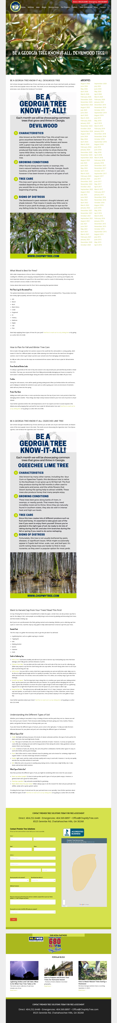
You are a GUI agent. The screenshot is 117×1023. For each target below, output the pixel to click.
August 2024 (85, 134)
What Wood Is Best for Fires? (23, 270)
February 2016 (99, 218)
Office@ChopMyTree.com (85, 818)
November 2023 (86, 155)
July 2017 (97, 179)
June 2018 (97, 150)
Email (13, 846)
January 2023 (85, 179)
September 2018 (100, 142)
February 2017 (99, 192)
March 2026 (85, 94)
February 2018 (99, 160)
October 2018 (99, 139)
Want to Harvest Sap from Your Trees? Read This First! (36, 610)
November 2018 (100, 136)
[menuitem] (23, 6)
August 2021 (85, 221)
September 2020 (100, 84)
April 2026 (84, 91)
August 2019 (98, 115)
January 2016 (99, 221)
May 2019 (97, 121)
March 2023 (85, 173)
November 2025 (86, 102)
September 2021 (87, 218)
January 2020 (99, 102)
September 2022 (87, 189)
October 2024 (86, 128)
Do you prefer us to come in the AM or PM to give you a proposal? (25, 909)
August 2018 (98, 144)
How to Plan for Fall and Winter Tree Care (30, 347)
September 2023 (87, 158)
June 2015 (97, 239)
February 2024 (86, 147)
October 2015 (99, 229)
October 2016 (99, 203)
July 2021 (84, 224)
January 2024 (85, 150)
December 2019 (100, 105)
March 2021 (85, 234)
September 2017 (100, 173)
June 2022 (84, 197)
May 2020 (97, 91)
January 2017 (99, 195)
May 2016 (97, 210)
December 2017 (100, 165)
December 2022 (86, 181)
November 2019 (100, 107)
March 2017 (98, 189)
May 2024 (84, 139)
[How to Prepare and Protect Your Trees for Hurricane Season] (58, 968)
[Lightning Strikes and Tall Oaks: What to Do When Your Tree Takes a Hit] (24, 970)
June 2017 (97, 181)
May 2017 (97, 184)
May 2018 (97, 152)
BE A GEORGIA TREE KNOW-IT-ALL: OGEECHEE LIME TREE (36, 420)
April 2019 (98, 123)
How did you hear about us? (39, 877)
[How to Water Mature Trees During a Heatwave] (92, 970)
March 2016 (98, 216)
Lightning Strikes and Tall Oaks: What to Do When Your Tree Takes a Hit (24, 983)
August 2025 (85, 107)
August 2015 (98, 234)
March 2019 (98, 126)
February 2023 (86, 176)
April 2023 (84, 171)
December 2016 (100, 197)
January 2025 (85, 123)
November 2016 (100, 200)
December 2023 (86, 152)
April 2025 (84, 115)
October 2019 (99, 110)
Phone (37, 846)
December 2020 (86, 242)
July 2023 (84, 163)
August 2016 (98, 205)
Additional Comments (14, 886)
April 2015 (98, 245)
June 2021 (84, 226)
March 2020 (98, 97)
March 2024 (85, 144)
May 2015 (97, 242)
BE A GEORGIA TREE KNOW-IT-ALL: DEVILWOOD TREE (35, 80)
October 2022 (86, 187)
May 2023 (84, 168)
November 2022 (86, 184)
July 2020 (97, 86)
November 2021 (86, 213)
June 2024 (84, 136)
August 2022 (85, 192)
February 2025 (86, 121)
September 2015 (100, 232)
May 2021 (84, 229)
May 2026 (84, 89)
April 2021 (84, 232)
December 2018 (100, 134)
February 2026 (86, 97)
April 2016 (98, 213)
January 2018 (99, 163)
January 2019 (99, 131)
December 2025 (86, 99)
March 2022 (85, 205)
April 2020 (98, 94)
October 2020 (86, 245)
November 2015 (100, 226)
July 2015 (97, 237)
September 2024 (87, 131)
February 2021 (86, 237)
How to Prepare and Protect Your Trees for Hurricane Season (56, 978)
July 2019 (97, 118)
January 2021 (85, 239)
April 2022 (84, 203)
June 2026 (84, 86)
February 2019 (99, 128)
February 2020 (99, 99)
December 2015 (100, 224)
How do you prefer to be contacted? (19, 877)
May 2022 (84, 200)
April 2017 (98, 187)
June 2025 (84, 113)
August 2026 (85, 84)
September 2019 (100, 113)
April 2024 (84, 142)
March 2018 (98, 158)
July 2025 (84, 110)
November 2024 (86, 126)
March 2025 (85, 118)
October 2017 (99, 171)
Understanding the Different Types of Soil (30, 714)
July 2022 (84, 195)
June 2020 (97, 89)
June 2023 (84, 165)
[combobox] (19, 880)
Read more (13, 990)
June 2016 (97, 208)
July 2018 (97, 147)
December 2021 (86, 210)
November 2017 (100, 168)
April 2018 (98, 155)
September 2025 (87, 105)
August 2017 (98, 176)
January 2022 (85, 208)
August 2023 (85, 160)
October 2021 (86, 216)
